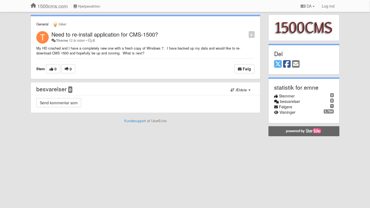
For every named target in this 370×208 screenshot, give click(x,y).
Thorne (62, 40)
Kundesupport (135, 120)
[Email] (296, 64)
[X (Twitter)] (278, 64)
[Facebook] (287, 64)
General (42, 24)
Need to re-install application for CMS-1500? (104, 34)
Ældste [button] (241, 89)
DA (309, 6)
